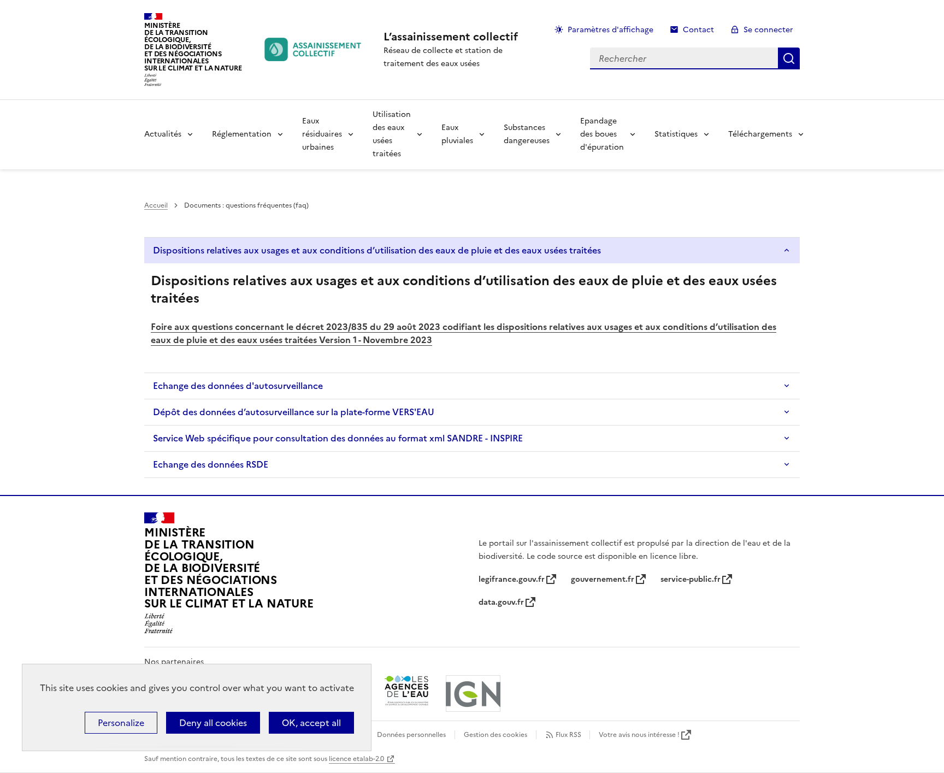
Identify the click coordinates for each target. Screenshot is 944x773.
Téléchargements (760, 134)
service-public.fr (690, 579)
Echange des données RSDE (210, 464)
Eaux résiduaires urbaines (322, 134)
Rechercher (789, 58)
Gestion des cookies (495, 735)
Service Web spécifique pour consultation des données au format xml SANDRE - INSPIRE (338, 438)
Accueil (156, 205)
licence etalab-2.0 (356, 759)
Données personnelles (411, 735)
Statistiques (676, 134)
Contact (698, 30)
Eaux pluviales (457, 134)
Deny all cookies (213, 722)
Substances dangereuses (527, 134)
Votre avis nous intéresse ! (639, 735)
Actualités (162, 134)
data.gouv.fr (501, 602)
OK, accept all (311, 722)
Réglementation (242, 134)
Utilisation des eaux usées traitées (392, 134)
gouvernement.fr (602, 579)
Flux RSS (568, 735)
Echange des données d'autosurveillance (238, 385)
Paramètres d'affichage (610, 30)
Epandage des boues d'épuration (602, 134)
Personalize (121, 722)
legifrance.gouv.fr (512, 579)
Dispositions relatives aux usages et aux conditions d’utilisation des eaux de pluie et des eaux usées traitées (377, 250)
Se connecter (768, 30)
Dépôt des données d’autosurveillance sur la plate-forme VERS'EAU (293, 411)
